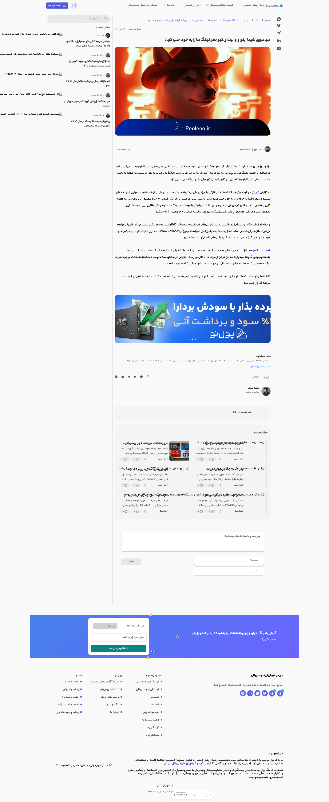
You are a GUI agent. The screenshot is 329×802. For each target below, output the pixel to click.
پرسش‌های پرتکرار (109, 697)
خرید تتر (155, 697)
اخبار (246, 20)
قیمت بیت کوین (151, 720)
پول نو (268, 20)
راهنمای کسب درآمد (68, 704)
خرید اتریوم (153, 727)
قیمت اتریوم (153, 735)
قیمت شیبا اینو (261, 250)
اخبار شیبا (212, 20)
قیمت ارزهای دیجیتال (221, 5)
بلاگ (256, 20)
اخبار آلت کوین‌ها (230, 20)
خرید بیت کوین (151, 712)
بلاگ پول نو (113, 704)
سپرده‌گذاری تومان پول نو (105, 682)
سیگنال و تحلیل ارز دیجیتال (142, 5)
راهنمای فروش (71, 689)
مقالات (170, 5)
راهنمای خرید (72, 682)
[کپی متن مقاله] (147, 377)
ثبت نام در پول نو (109, 689)
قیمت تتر (155, 704)
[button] (195, 339)
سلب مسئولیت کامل (260, 367)
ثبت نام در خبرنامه (119, 648)
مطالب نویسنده (252, 392)
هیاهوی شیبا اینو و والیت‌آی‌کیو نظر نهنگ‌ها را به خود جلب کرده (175, 20)
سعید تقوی (254, 388)
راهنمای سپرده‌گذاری (68, 712)
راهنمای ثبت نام (70, 697)
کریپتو (255, 192)
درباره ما (114, 712)
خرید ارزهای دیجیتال (253, 5)
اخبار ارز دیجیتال (191, 5)
